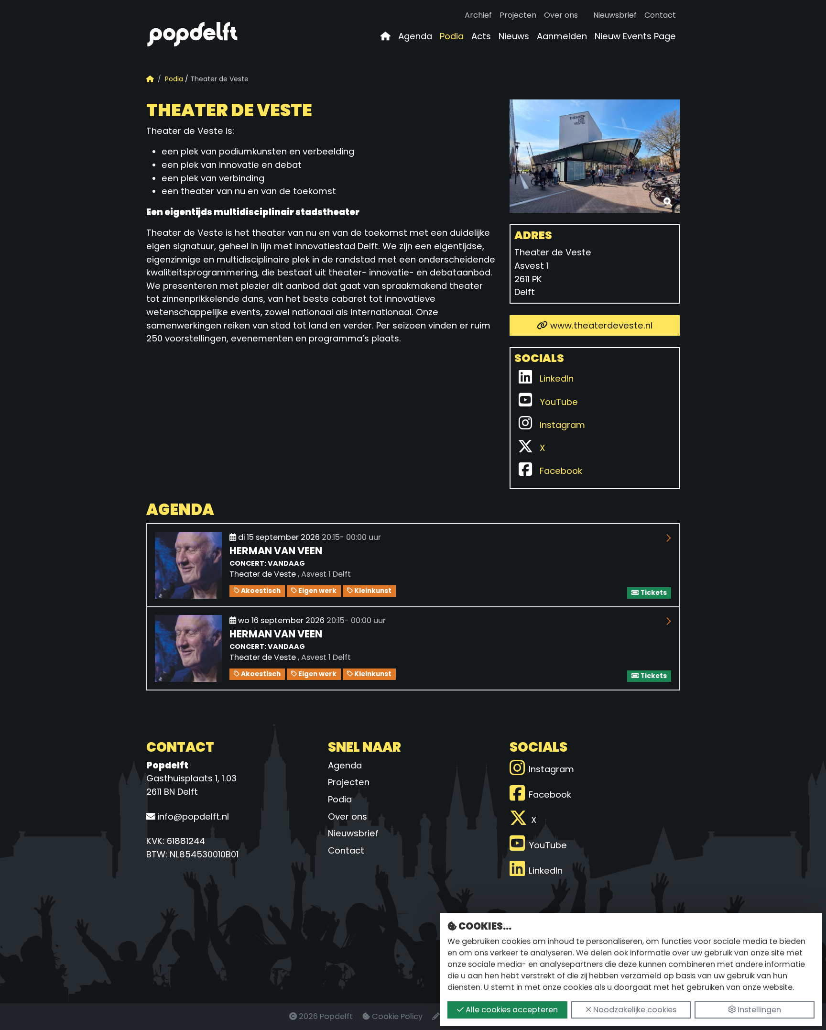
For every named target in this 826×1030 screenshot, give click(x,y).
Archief (478, 15)
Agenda (415, 36)
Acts (481, 36)
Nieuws (514, 36)
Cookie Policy (397, 1016)
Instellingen (758, 1009)
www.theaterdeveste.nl (600, 325)
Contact (660, 15)
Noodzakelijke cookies (633, 1009)
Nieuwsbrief (615, 15)
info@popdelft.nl (192, 816)
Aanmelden (562, 36)
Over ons (561, 15)
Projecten (518, 15)
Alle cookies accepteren (511, 1009)
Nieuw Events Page (635, 36)
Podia (452, 36)
